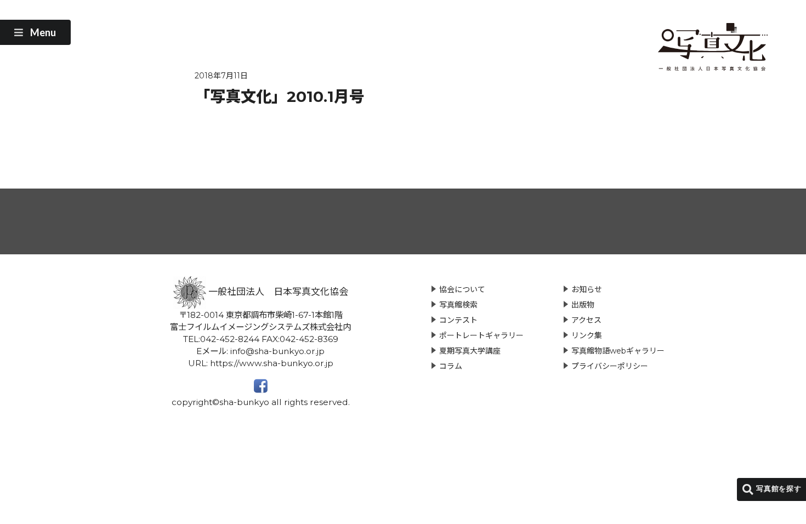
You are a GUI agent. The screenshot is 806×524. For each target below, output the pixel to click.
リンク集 (586, 335)
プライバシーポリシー (609, 366)
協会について (462, 289)
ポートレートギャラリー (481, 335)
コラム (450, 366)
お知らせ (586, 289)
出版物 (582, 305)
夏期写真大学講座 (470, 351)
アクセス (586, 320)
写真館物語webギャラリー (618, 351)
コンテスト (458, 320)
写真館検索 (458, 305)
